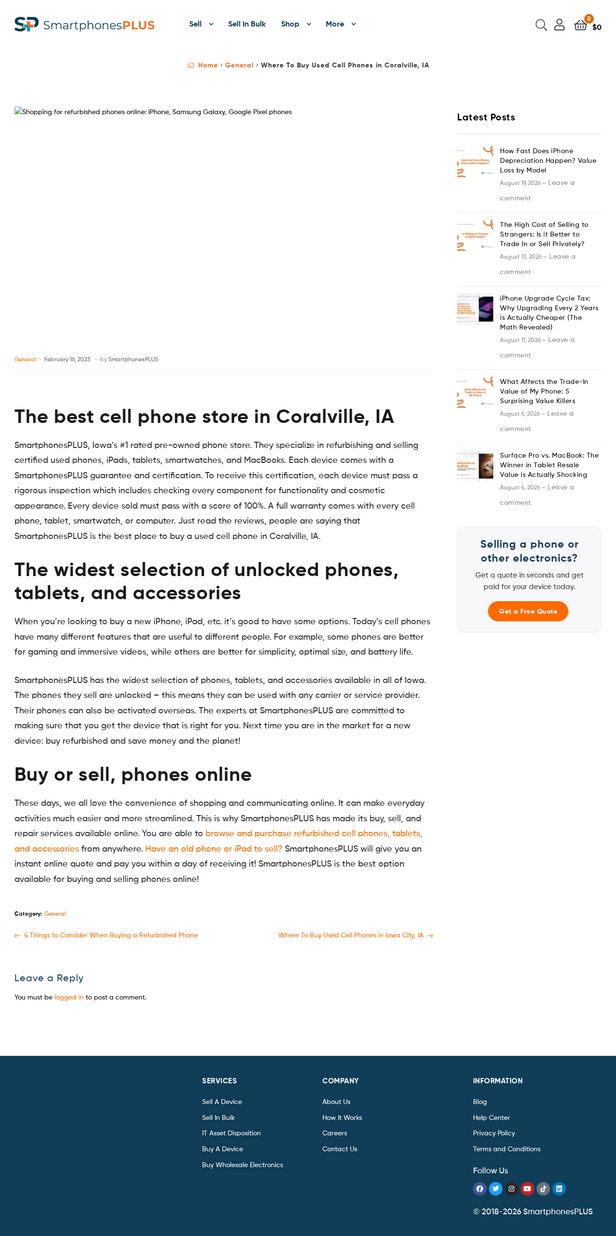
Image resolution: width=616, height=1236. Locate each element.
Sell (195, 23)
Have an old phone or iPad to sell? (213, 848)
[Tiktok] (543, 1189)
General (239, 65)
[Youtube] (527, 1189)
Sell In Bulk (247, 23)
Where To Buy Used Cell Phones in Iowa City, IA (351, 934)
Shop (290, 23)
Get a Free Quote (528, 611)
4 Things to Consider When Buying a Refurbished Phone (111, 934)
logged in (69, 997)
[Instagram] (511, 1189)
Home (208, 65)
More (335, 23)
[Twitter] (495, 1189)
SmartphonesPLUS (133, 359)
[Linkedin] (559, 1189)
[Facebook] (480, 1189)
